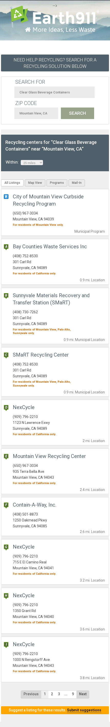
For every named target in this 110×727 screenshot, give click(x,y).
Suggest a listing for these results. (55, 710)
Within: (13, 162)
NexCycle (24, 407)
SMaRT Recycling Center (41, 355)
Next (83, 694)
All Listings (12, 183)
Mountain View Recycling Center (49, 456)
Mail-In (77, 183)
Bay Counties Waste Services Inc (50, 246)
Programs (57, 183)
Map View (35, 183)
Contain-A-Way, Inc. (34, 505)
